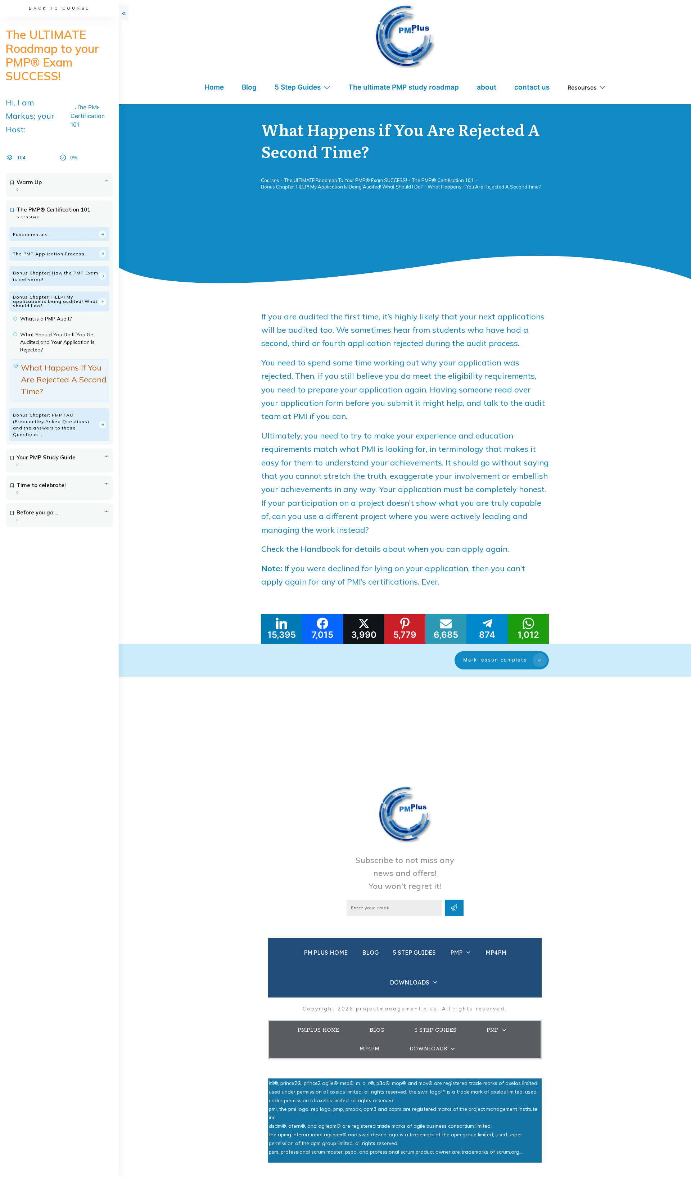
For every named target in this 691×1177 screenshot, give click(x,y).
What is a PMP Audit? (46, 318)
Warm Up (29, 182)
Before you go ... (37, 512)
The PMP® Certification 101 (53, 209)
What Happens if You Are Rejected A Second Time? (64, 379)
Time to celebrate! (41, 485)
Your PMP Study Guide (46, 457)
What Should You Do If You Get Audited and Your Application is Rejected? (57, 342)
